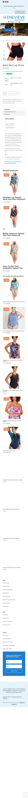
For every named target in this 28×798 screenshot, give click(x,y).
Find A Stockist (7, 638)
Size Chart (5, 635)
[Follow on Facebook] (3, 2)
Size (7, 84)
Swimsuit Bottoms (7, 589)
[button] (5, 59)
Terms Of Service (7, 621)
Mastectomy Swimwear (9, 599)
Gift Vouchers (6, 603)
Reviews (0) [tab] (7, 114)
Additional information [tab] (10, 111)
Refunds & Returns (8, 642)
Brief (16, 101)
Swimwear (8, 40)
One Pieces (6, 583)
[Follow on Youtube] (7, 2)
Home (4, 40)
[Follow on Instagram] (5, 2)
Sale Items (6, 606)
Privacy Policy (7, 625)
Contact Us (6, 618)
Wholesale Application (9, 645)
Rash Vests (6, 593)
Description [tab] (7, 109)
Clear (11, 85)
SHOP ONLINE (8, 30)
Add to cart (13, 93)
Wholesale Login (20, 12)
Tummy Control (11, 103)
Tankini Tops (6, 586)
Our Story (5, 614)
